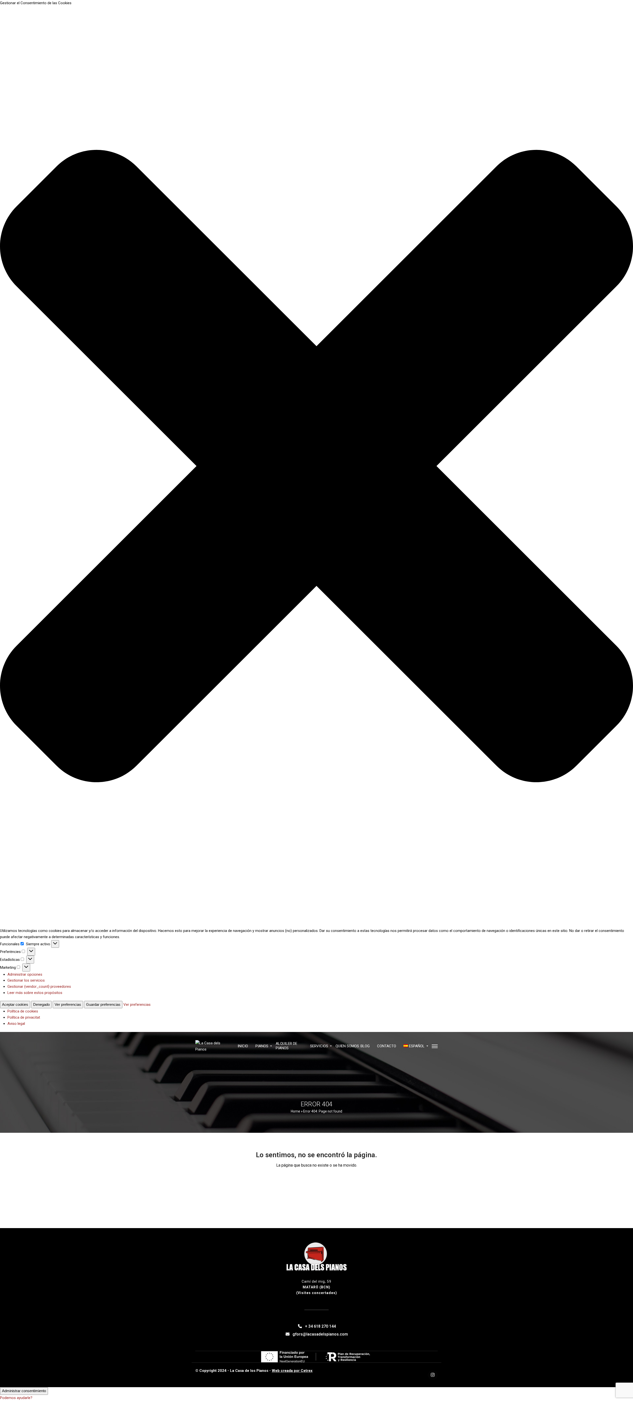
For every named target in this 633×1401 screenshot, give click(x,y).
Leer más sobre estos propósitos (34, 992)
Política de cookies (22, 1011)
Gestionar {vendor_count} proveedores (39, 986)
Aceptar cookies (15, 1004)
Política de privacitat (23, 1017)
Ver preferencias (68, 1004)
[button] (316, 467)
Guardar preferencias (103, 1004)
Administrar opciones (24, 974)
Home (295, 1111)
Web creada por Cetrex (292, 1370)
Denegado (41, 1004)
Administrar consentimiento (24, 1391)
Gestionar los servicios (26, 980)
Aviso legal (16, 1023)
